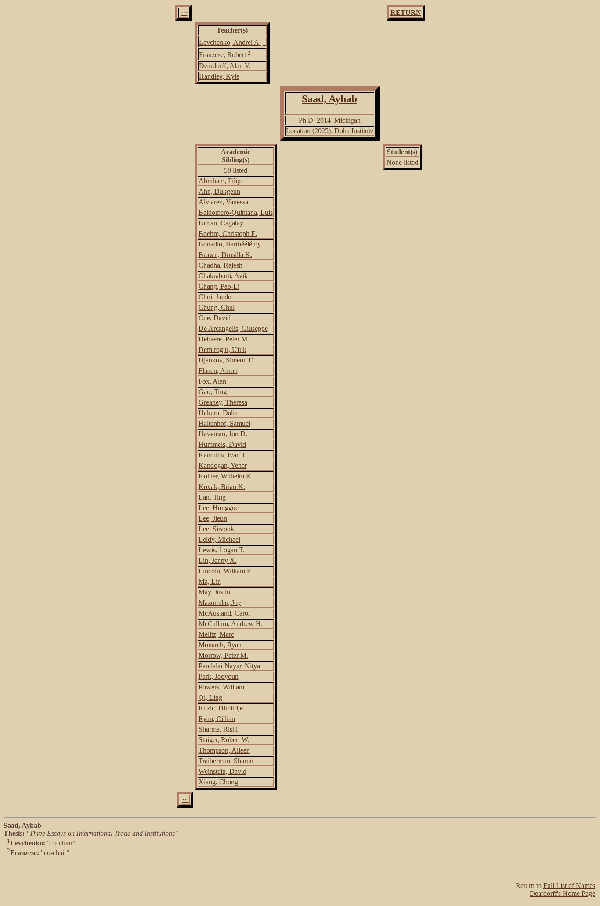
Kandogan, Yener (223, 465)
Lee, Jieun (213, 518)
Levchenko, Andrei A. (230, 42)
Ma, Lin (210, 581)
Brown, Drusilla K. (225, 254)
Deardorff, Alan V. (225, 65)
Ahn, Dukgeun (219, 191)
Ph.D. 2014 (315, 120)
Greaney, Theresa (223, 402)
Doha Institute (353, 130)
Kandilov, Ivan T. (223, 455)
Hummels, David (222, 444)
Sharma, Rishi (218, 729)
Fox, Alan (212, 381)
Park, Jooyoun (219, 676)
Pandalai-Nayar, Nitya (229, 666)
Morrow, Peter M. (223, 655)
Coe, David (215, 318)
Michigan (347, 120)
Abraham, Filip (220, 181)
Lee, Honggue (219, 507)
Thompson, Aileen (224, 750)
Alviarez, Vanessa (223, 202)
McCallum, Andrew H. (231, 623)
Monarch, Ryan (220, 645)
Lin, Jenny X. (218, 560)
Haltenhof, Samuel (224, 423)
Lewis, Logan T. (222, 550)
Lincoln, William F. (225, 571)
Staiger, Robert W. (224, 739)
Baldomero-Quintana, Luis (236, 212)
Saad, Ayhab (329, 99)
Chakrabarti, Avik (223, 275)
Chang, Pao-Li (219, 286)
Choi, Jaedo (215, 297)
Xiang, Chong (218, 782)
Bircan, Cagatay (221, 223)
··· (184, 12)
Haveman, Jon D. (223, 434)
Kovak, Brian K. (222, 486)
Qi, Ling (210, 697)
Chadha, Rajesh (220, 265)
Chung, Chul (217, 307)
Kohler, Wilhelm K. (226, 476)
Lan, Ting (212, 497)
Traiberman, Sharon (226, 761)
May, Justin (214, 592)
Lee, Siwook (216, 529)
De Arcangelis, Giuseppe (233, 328)
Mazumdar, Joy (220, 602)
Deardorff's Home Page (562, 893)
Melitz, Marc (216, 634)
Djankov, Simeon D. (227, 360)
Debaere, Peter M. (224, 339)
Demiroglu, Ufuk (222, 349)
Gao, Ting (213, 391)
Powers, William (221, 687)
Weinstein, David (222, 771)
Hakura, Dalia (218, 413)
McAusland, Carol (224, 613)
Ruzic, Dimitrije (221, 708)
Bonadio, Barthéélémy (230, 244)
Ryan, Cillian (217, 718)
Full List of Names (569, 885)
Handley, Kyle (219, 76)
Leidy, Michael (219, 539)
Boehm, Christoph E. (228, 233)
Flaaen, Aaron (218, 370)
